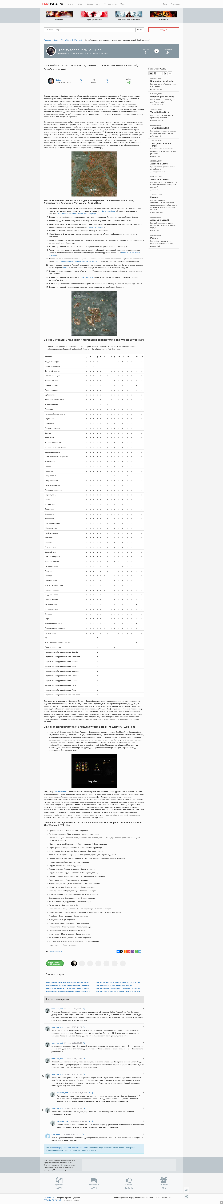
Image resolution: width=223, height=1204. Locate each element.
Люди (80, 4)
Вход (165, 4)
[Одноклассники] (125, 951)
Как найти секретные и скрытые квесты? (115, 985)
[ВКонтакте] (118, 951)
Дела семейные (108, 211)
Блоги (70, 4)
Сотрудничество (94, 4)
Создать (163, 30)
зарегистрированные (61, 1148)
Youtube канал (110, 4)
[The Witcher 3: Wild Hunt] (50, 51)
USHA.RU (52, 4)
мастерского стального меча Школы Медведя (77, 213)
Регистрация (176, 4)
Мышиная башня (96, 227)
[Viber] (132, 951)
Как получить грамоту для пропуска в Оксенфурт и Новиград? (69, 985)
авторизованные (79, 1148)
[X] (121, 951)
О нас (122, 4)
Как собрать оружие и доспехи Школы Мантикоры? (119, 991)
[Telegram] (139, 951)
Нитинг (66, 268)
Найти (139, 30)
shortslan (55, 1134)
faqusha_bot (57, 1009)
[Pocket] (128, 951)
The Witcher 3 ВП (56, 951)
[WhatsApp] (136, 951)
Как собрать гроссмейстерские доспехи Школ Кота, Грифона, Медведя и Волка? (69, 991)
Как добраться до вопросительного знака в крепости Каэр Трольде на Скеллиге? (119, 982)
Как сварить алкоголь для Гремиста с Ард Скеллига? (69, 982)
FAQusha (49, 1198)
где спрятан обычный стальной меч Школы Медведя (77, 261)
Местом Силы (87, 277)
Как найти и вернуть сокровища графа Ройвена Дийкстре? (69, 988)
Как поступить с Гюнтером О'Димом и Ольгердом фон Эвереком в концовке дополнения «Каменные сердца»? (119, 988)
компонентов (60, 792)
